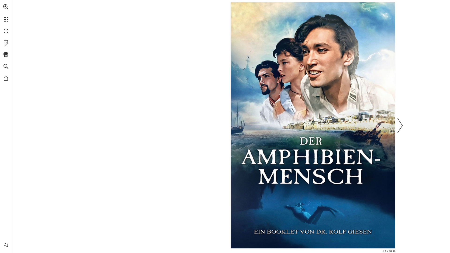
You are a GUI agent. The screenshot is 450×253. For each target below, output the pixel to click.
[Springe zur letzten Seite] (394, 251)
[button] (6, 7)
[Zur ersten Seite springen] (383, 251)
